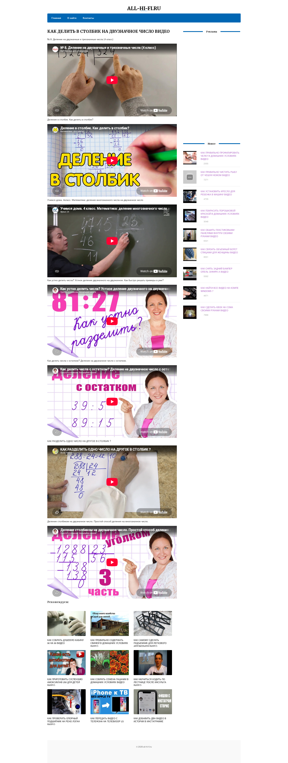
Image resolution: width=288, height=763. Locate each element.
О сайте (71, 17)
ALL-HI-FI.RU (144, 8)
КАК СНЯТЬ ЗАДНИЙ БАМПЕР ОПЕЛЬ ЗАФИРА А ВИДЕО (216, 270)
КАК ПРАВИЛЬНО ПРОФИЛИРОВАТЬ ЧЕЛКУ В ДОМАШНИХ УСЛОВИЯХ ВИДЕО (220, 156)
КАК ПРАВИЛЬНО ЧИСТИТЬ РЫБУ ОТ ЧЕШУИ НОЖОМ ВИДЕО (219, 173)
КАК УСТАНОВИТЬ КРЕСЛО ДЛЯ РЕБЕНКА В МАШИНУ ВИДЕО (218, 193)
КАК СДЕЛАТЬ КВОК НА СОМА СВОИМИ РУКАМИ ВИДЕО (217, 309)
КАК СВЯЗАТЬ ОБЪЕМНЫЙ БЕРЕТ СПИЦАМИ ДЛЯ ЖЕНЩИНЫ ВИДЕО (219, 251)
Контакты (88, 17)
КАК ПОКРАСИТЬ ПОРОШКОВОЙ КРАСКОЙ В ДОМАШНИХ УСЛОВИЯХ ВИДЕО (220, 213)
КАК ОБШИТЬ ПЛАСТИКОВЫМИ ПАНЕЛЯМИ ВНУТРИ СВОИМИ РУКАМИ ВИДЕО (217, 233)
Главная (56, 17)
